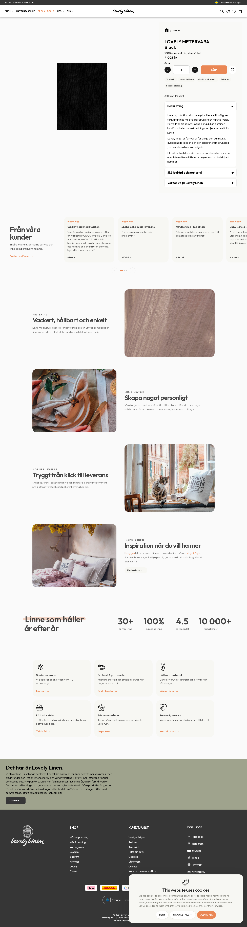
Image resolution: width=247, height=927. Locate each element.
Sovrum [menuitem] (74, 851)
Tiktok (195, 857)
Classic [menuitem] (74, 871)
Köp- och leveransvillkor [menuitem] (142, 871)
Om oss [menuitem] (133, 866)
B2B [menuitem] (69, 11)
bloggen (130, 553)
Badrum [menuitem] (74, 856)
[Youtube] (189, 850)
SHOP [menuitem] (8, 11)
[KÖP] (214, 69)
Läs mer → (15, 800)
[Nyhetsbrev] (189, 871)
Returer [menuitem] (133, 842)
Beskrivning (175, 106)
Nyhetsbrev (198, 871)
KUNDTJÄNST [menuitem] (139, 828)
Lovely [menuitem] (73, 866)
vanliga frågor (192, 553)
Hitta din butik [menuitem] (136, 851)
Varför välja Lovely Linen (185, 183)
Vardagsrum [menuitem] (77, 847)
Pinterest (197, 864)
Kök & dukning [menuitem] (78, 842)
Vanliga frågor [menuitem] (137, 837)
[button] (234, 11)
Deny (162, 915)
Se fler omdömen (22, 256)
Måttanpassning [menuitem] (79, 837)
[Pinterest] (189, 864)
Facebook (197, 836)
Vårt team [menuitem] (134, 861)
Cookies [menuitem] (133, 856)
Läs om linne (167, 690)
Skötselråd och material (184, 172)
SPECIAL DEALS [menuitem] (46, 11)
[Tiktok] (189, 857)
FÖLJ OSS (194, 827)
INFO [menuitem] (59, 11)
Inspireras (104, 731)
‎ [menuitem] (79, 832)
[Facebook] (189, 837)
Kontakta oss (136, 570)
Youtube (196, 850)
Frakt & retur (105, 690)
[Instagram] (189, 843)
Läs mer (41, 690)
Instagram (197, 843)
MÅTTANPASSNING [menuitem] (25, 11)
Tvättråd (41, 731)
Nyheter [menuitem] (74, 861)
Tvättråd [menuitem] (133, 847)
